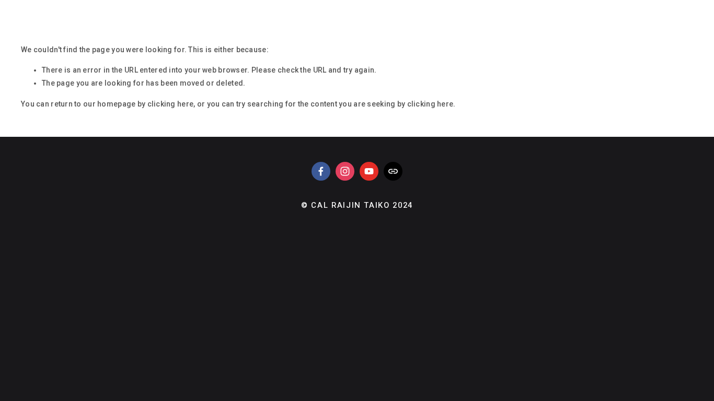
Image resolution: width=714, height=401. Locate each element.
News (133, 8)
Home (34, 8)
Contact (284, 8)
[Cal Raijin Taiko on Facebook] (321, 171)
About (232, 8)
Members (84, 8)
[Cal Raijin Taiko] (345, 171)
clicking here (170, 104)
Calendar (344, 8)
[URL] (393, 171)
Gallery (181, 8)
